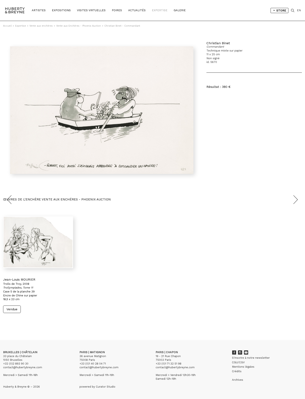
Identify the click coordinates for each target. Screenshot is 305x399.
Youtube (246, 352)
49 (22, 320)
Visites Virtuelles (91, 10)
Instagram (240, 352)
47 (14, 320)
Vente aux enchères (41, 26)
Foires (117, 10)
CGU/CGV (238, 362)
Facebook (234, 352)
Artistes (39, 10)
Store (281, 10)
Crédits (237, 371)
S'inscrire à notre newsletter (251, 357)
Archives (237, 379)
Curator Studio (105, 386)
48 (18, 320)
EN (299, 10)
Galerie (180, 10)
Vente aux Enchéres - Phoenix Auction (78, 26)
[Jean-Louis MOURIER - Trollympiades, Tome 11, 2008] (38, 242)
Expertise (159, 10)
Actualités (137, 10)
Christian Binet (218, 43)
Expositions (61, 10)
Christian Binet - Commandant (122, 26)
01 (7, 320)
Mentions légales (243, 366)
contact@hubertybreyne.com (22, 367)
